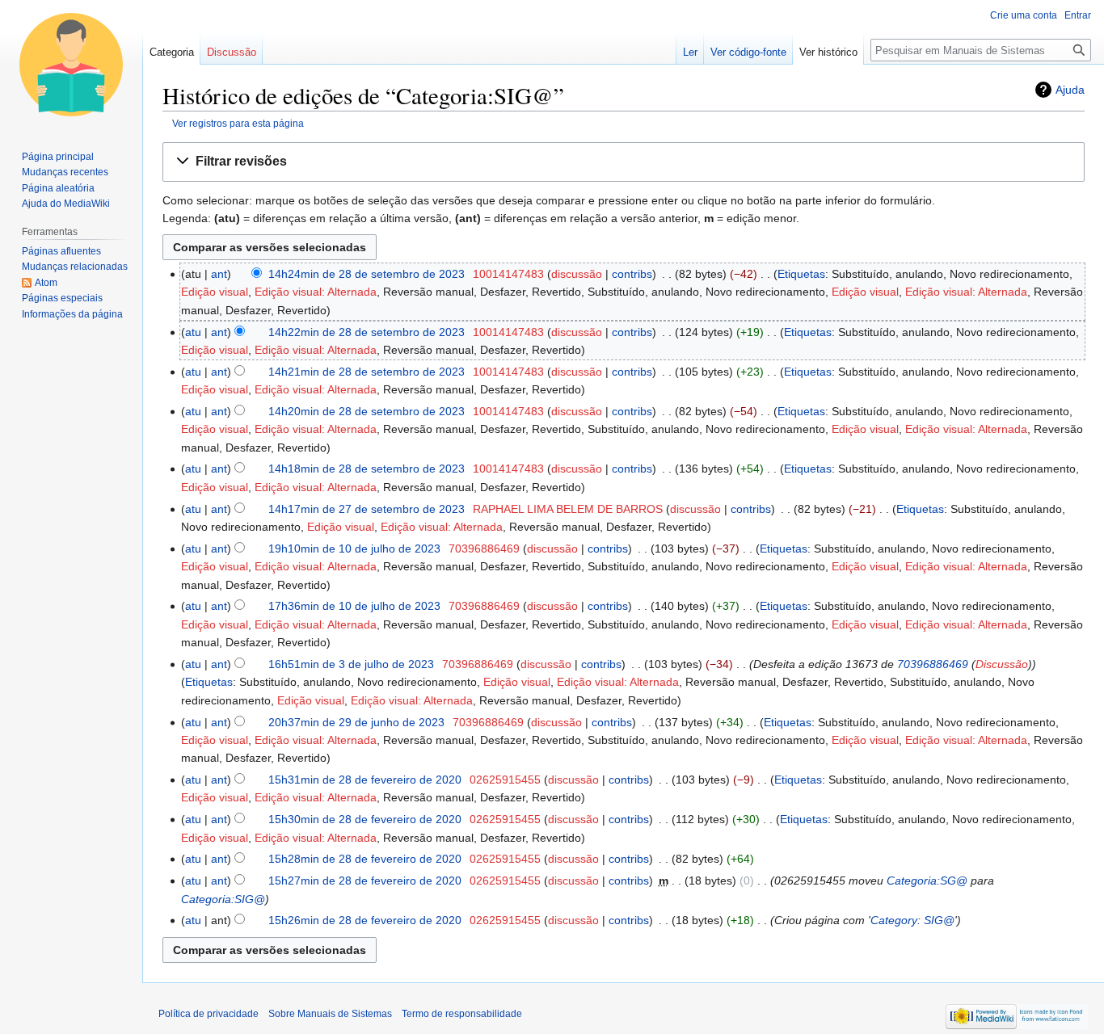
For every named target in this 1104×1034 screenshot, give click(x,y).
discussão (576, 273)
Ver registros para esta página (238, 123)
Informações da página (72, 314)
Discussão (1001, 664)
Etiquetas (801, 273)
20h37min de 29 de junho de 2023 (356, 722)
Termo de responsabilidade (462, 1013)
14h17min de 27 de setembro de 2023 (366, 508)
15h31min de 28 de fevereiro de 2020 (364, 779)
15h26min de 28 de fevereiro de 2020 (364, 920)
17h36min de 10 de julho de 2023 (354, 605)
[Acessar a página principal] (71, 64)
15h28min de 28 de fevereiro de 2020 (364, 858)
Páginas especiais (62, 298)
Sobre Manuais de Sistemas (330, 1013)
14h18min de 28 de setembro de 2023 (366, 468)
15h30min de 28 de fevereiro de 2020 (364, 819)
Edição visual (214, 291)
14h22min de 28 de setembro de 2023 (366, 332)
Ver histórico (828, 52)
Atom (46, 282)
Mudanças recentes (65, 172)
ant (219, 273)
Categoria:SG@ (927, 880)
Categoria (172, 52)
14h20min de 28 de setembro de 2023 (366, 411)
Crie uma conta (1023, 15)
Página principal (58, 156)
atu (193, 332)
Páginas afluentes (61, 251)
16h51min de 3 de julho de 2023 (351, 664)
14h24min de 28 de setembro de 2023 (366, 273)
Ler (690, 52)
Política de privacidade (208, 1013)
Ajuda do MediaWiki (66, 203)
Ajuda (1070, 89)
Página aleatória (58, 188)
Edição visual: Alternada (316, 291)
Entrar (1077, 15)
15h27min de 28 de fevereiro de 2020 (364, 880)
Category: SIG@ (912, 920)
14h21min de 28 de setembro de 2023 (366, 371)
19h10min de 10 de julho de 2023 (354, 548)
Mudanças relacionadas (75, 266)
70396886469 (932, 664)
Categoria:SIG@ (223, 899)
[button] (623, 162)
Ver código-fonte (748, 52)
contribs (632, 273)
